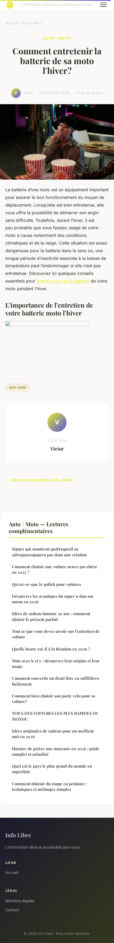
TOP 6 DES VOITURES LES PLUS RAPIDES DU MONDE (55, 716)
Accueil (11, 23)
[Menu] (103, 5)
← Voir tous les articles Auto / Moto (39, 479)
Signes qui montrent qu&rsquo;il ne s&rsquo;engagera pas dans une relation (49, 551)
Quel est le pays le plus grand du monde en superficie (52, 768)
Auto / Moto (32, 23)
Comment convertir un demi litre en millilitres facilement (55, 681)
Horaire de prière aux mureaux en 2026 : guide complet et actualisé (55, 751)
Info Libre (18, 835)
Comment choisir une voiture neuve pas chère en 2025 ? (54, 569)
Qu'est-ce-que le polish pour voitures (46, 584)
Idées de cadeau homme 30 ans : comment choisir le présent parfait (51, 616)
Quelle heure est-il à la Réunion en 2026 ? (51, 649)
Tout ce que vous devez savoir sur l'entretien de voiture (56, 634)
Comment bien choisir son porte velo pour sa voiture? (53, 698)
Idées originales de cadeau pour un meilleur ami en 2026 (53, 733)
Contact (12, 910)
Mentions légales (19, 900)
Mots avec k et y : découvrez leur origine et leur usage (56, 663)
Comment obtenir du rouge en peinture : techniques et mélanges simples (49, 786)
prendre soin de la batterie (63, 281)
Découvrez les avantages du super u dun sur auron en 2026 (53, 598)
